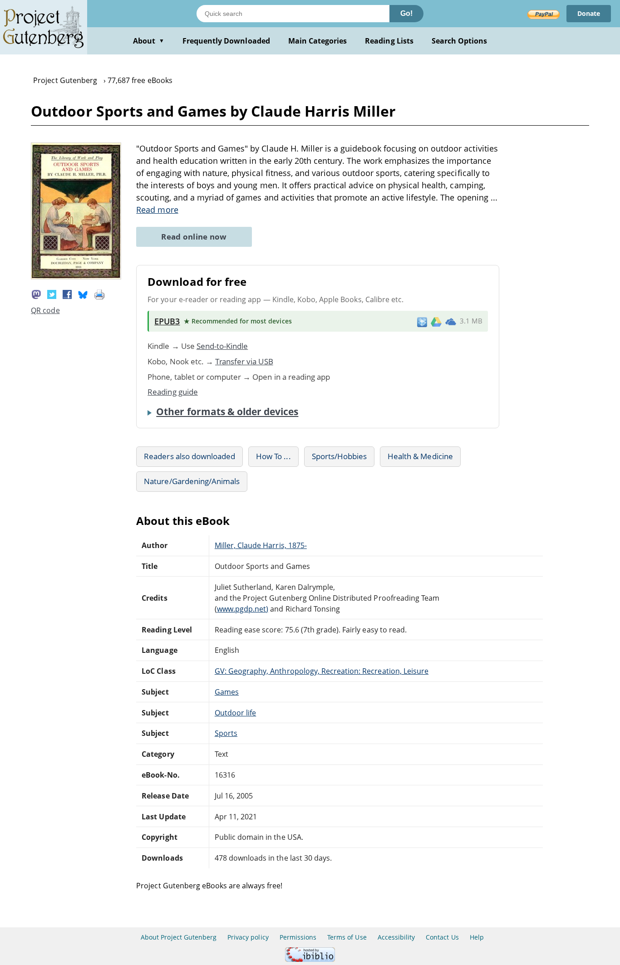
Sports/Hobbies (339, 456)
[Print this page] (99, 294)
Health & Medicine (420, 456)
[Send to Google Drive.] (436, 321)
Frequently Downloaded (226, 41)
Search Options (459, 41)
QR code (45, 310)
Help (477, 937)
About (148, 41)
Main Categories (317, 41)
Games (227, 692)
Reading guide (173, 392)
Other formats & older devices (227, 411)
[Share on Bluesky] (83, 294)
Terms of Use (346, 937)
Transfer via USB (244, 361)
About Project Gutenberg (179, 937)
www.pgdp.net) (243, 609)
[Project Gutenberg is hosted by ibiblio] (310, 959)
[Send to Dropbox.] (422, 321)
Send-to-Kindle (222, 346)
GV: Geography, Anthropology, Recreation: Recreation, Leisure (321, 671)
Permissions (298, 937)
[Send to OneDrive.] (450, 321)
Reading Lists (389, 41)
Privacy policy (248, 937)
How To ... (273, 456)
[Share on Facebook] (67, 294)
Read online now (194, 236)
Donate (588, 13)
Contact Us (442, 937)
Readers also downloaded (189, 456)
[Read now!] (76, 277)
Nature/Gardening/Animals (192, 481)
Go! (406, 13)
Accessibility (396, 937)
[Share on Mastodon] (36, 294)
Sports (226, 733)
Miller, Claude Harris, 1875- (261, 545)
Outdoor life (235, 713)
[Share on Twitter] (51, 294)
